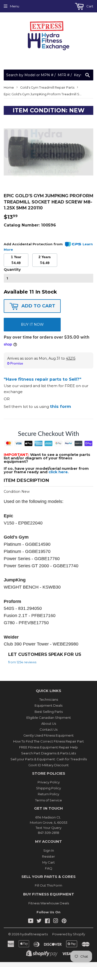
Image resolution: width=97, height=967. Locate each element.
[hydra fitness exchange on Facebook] (47, 921)
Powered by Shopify (68, 934)
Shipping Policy (48, 788)
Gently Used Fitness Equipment (48, 735)
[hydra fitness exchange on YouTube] (30, 921)
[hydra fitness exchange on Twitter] (39, 921)
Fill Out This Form (48, 885)
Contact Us (48, 729)
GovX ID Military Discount (48, 765)
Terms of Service (48, 800)
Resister (48, 856)
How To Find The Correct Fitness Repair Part (48, 741)
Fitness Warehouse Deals (48, 903)
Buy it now (32, 324)
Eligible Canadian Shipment (48, 717)
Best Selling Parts (49, 712)
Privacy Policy (49, 782)
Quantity (12, 269)
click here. (58, 472)
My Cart (48, 862)
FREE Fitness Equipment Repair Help (48, 747)
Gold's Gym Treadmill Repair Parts (47, 87)
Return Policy (48, 794)
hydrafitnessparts (34, 934)
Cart (89, 6)
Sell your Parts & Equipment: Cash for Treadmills (48, 759)
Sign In (48, 850)
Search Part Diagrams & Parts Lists (48, 753)
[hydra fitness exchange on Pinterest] (64, 921)
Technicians (48, 699)
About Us (48, 723)
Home (9, 87)
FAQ (48, 868)
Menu (14, 6)
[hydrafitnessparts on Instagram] (55, 921)
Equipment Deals (48, 705)
